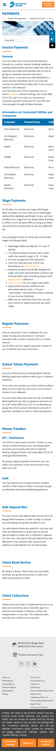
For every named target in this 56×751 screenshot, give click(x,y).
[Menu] (4, 5)
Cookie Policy (14, 731)
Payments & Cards (37, 18)
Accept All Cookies (46, 743)
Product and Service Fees (31, 655)
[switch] (52, 45)
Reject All (28, 743)
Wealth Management (17, 18)
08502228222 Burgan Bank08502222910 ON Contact (31, 645)
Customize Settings (10, 743)
